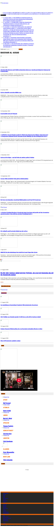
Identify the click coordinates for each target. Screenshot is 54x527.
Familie (13, 14)
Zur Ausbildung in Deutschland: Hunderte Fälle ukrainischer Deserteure (19, 305)
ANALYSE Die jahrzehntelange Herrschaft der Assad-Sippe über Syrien (19, 252)
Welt (18, 12)
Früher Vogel (7, 14)
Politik (21, 12)
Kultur (41, 12)
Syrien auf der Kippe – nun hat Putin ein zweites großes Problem (17, 157)
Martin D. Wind (7, 418)
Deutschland (6, 12)
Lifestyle (32, 12)
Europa (12, 12)
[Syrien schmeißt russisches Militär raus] (9, 87)
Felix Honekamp (8, 441)
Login (4, 523)
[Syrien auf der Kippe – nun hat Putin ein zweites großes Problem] (9, 152)
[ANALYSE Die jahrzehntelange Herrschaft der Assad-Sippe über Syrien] (9, 247)
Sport (51, 12)
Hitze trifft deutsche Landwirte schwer (10, 341)
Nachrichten (4, 293)
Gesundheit (47, 14)
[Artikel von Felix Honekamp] (6, 435)
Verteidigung (23, 14)
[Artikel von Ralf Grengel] (6, 397)
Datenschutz (5, 520)
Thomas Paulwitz (8, 426)
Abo (4, 515)
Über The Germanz (7, 518)
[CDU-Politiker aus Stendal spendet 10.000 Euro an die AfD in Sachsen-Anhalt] (4, 311)
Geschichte (46, 12)
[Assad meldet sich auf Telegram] (9, 108)
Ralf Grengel (7, 403)
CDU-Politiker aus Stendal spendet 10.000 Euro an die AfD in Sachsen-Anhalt (21, 317)
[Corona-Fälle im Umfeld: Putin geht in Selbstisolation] (9, 173)
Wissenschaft (31, 14)
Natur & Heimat (39, 14)
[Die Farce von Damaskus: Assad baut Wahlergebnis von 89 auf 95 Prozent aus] (9, 194)
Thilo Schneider (8, 460)
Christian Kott (7, 434)
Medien (17, 14)
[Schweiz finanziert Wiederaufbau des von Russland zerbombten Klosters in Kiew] (4, 323)
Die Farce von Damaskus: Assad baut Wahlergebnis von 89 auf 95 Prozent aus (21, 200)
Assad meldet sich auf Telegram (9, 113)
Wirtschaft (26, 12)
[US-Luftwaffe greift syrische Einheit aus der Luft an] (9, 226)
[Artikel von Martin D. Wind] (6, 412)
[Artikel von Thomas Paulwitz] (6, 420)
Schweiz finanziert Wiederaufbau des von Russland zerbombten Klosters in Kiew (21, 329)
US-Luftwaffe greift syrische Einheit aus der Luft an (14, 231)
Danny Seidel (7, 411)
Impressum (5, 519)
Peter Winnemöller (8, 452)
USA (4, 495)
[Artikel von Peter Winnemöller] (5, 446)
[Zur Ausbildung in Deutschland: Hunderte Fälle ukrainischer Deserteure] (4, 300)
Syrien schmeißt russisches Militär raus (11, 92)
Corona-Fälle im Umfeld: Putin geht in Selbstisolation (14, 178)
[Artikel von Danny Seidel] (6, 404)
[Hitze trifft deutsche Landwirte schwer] (4, 335)
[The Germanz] (9, 3)
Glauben (37, 12)
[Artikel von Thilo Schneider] (6, 454)
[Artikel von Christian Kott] (6, 427)
